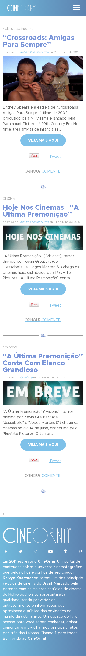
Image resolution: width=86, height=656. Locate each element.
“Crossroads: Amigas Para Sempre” (38, 41)
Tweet (55, 157)
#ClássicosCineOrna (18, 29)
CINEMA (9, 198)
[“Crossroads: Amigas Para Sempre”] (43, 77)
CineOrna (26, 377)
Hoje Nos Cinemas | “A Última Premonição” (41, 211)
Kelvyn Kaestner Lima (34, 52)
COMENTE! (43, 171)
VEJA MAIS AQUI (43, 140)
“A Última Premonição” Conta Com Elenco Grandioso (43, 363)
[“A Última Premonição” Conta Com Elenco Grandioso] (43, 392)
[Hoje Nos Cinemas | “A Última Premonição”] (43, 237)
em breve (10, 347)
